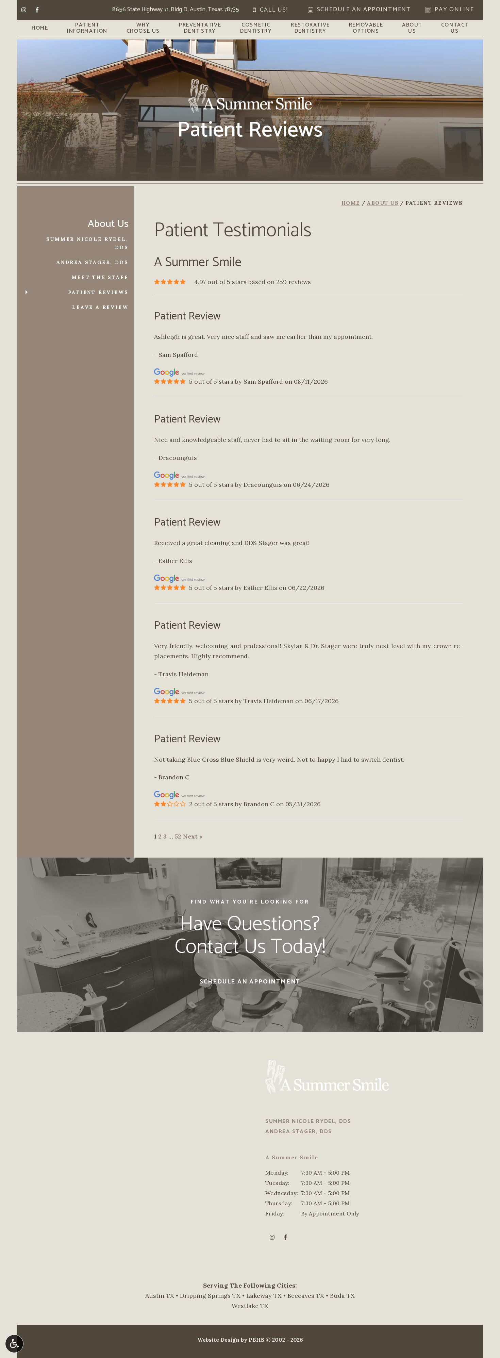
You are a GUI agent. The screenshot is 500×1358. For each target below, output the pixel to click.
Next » (193, 836)
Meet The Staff (100, 277)
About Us (383, 203)
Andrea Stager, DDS (92, 262)
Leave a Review (100, 307)
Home (40, 28)
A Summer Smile (291, 1157)
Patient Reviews (98, 292)
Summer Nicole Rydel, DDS (87, 243)
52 (178, 836)
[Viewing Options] (14, 1344)
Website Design (218, 1339)
